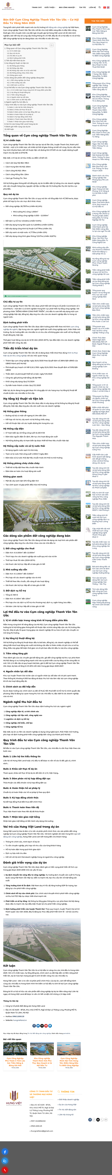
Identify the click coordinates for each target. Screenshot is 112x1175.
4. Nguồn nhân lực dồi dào (19, 97)
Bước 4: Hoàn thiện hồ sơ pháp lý (21, 114)
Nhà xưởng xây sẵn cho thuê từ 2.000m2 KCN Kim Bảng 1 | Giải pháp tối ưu (101, 250)
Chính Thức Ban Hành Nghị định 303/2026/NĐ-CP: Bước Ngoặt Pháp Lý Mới (101, 342)
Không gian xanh (16, 75)
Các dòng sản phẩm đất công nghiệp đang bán (25, 78)
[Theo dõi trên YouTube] (106, 1120)
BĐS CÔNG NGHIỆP (67, 7)
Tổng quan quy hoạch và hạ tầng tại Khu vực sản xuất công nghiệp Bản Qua (101, 294)
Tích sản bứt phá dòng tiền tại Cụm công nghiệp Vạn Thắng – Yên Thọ (99, 581)
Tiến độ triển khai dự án (15, 60)
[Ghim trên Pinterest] (46, 1026)
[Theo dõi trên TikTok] (94, 1120)
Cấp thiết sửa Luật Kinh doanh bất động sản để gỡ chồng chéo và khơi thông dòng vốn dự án (101, 459)
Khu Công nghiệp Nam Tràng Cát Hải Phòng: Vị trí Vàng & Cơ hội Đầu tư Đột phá (100, 191)
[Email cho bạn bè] (42, 1026)
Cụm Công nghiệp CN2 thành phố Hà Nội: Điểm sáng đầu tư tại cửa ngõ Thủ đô (101, 228)
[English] (108, 7)
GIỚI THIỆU (50, 7)
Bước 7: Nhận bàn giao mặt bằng (21, 121)
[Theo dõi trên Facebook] (90, 1120)
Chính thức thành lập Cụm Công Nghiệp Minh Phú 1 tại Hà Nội (101, 354)
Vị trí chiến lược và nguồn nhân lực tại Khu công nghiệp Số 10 (100, 377)
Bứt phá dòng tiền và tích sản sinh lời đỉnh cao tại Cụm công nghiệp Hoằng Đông (101, 570)
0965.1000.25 (18, 1016)
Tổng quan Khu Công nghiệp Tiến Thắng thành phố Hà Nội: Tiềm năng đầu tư (101, 86)
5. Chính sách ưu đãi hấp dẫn (20, 99)
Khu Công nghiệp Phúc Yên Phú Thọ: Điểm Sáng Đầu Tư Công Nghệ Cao (100, 239)
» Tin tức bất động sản (67, 1109)
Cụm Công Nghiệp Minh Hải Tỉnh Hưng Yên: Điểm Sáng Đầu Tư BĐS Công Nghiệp (101, 52)
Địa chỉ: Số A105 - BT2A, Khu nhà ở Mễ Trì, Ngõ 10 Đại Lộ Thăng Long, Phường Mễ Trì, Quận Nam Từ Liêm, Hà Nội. (42, 1110)
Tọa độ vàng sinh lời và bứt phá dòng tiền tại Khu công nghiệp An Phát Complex (101, 484)
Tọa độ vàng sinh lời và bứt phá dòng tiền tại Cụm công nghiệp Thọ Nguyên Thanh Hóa (101, 434)
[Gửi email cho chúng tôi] (98, 1120)
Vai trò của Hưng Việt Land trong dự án (22, 124)
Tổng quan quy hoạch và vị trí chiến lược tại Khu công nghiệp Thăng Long (100, 329)
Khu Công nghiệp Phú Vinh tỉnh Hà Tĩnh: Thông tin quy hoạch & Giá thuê (100, 122)
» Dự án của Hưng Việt (67, 1104)
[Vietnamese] (104, 7)
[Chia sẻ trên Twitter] (38, 1026)
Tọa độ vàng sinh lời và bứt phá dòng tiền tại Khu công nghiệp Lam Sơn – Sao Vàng (101, 422)
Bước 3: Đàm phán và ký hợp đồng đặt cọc (24, 112)
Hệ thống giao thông (17, 66)
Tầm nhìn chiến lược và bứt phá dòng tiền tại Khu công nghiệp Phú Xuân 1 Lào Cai (101, 318)
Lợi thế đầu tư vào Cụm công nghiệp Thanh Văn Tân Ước (28, 87)
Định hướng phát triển (17, 58)
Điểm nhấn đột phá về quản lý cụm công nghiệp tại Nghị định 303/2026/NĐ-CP (101, 410)
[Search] (100, 7)
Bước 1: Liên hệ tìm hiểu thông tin (21, 107)
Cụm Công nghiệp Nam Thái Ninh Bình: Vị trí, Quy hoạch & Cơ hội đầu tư (101, 203)
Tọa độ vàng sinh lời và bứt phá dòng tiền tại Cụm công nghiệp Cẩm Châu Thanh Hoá (101, 557)
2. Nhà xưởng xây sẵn (18, 82)
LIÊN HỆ (92, 7)
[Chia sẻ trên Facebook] (34, 1026)
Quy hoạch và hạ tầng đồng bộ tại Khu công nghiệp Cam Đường (101, 365)
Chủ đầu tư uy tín (16, 56)
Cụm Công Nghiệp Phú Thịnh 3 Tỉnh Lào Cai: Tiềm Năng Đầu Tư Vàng (101, 133)
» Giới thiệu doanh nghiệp (68, 1099)
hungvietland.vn (20, 1020)
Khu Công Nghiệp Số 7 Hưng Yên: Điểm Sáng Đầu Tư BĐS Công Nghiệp (101, 75)
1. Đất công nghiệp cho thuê (20, 80)
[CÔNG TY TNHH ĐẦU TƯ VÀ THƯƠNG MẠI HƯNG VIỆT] (8, 7)
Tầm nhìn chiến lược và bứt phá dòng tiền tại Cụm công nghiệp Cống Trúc (101, 446)
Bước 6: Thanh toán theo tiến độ (21, 119)
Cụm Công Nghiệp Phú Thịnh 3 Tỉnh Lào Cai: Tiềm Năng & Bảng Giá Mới (101, 30)
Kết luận (10, 129)
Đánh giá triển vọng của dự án (18, 127)
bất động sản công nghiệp (57, 27)
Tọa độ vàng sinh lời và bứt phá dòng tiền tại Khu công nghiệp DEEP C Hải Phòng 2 (101, 507)
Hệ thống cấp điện (16, 68)
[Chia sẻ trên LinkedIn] (50, 1026)
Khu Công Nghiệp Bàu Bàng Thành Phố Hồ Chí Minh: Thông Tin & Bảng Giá (101, 97)
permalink (66, 1033)
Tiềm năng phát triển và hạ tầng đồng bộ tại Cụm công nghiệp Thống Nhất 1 (101, 282)
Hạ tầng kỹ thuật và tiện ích (17, 63)
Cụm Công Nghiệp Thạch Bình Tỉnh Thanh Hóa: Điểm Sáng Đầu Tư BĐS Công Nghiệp (100, 110)
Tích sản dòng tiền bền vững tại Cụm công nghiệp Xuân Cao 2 (100, 592)
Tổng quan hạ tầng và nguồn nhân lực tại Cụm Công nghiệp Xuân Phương (101, 399)
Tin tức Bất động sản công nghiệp (39, 1033)
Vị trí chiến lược (15, 51)
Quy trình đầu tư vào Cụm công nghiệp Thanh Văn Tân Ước (29, 105)
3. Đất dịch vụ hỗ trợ (17, 85)
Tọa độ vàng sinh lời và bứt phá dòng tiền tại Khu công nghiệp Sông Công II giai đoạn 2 (101, 472)
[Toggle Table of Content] (50, 45)
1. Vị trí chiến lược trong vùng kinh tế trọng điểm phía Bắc (30, 90)
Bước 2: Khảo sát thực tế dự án (21, 109)
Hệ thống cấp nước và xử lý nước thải (23, 70)
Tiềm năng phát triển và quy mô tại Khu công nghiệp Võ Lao (101, 272)
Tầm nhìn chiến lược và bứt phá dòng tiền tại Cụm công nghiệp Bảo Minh (101, 307)
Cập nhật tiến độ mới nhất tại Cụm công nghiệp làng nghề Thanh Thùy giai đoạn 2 (101, 533)
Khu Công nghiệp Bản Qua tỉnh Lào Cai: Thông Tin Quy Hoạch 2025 (100, 167)
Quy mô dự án (15, 53)
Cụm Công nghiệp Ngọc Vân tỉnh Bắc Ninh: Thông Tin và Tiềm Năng (100, 145)
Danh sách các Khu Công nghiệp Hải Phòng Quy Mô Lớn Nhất (100, 179)
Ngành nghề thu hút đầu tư (17, 102)
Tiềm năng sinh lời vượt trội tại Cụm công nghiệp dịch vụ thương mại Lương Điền (100, 519)
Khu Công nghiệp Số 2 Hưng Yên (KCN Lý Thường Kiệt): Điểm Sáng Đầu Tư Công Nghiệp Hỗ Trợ (101, 215)
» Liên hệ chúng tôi (66, 1114)
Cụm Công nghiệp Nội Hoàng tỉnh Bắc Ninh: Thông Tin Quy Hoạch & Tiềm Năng (100, 156)
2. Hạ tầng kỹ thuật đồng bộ (20, 92)
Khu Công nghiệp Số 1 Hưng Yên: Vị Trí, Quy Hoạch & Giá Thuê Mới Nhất (101, 64)
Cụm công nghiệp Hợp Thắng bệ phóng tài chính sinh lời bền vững (101, 603)
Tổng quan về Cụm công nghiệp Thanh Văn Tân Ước (26, 48)
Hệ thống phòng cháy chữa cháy (21, 73)
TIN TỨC (82, 7)
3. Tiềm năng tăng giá (18, 95)
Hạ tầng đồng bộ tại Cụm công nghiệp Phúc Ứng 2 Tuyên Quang (100, 262)
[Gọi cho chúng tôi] (102, 1120)
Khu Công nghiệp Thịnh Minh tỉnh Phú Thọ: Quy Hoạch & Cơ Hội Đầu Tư (100, 41)
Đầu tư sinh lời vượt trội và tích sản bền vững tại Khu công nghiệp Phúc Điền (100, 496)
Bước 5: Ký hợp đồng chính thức (21, 117)
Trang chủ (37, 7)
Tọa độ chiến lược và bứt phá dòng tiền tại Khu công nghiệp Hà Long (101, 545)
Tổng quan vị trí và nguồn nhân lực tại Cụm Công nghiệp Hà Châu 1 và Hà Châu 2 (101, 388)
